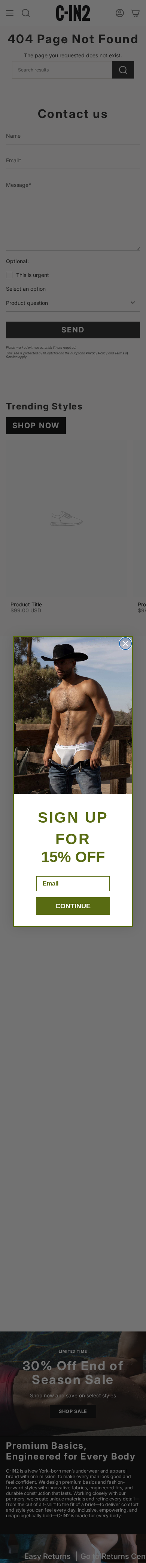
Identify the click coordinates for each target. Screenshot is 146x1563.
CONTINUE (73, 906)
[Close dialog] (125, 644)
